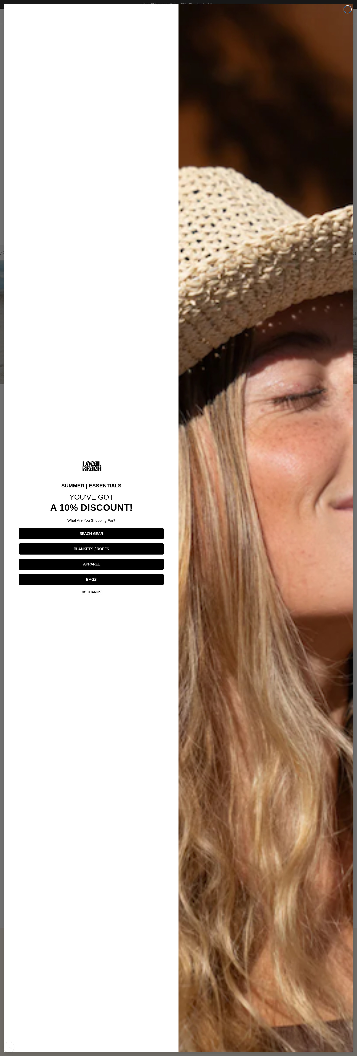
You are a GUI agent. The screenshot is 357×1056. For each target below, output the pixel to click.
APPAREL (91, 564)
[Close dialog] (347, 9)
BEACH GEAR (91, 533)
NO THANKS (91, 592)
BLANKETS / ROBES (91, 548)
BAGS (91, 579)
